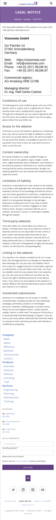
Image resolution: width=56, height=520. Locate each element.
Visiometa (17, 19)
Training (8, 401)
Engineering (11, 389)
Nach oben (28, 478)
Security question (10, 448)
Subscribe (28, 467)
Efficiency (9, 346)
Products (7, 362)
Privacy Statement (11, 422)
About (7, 342)
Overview (9, 366)
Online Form (10, 501)
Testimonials (11, 354)
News (7, 338)
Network (8, 350)
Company (27, 19)
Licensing (9, 378)
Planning (9, 393)
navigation (5, 3)
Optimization (11, 397)
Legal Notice (8, 415)
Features (9, 370)
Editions (8, 374)
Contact (8, 358)
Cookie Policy (9, 430)
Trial (6, 381)
